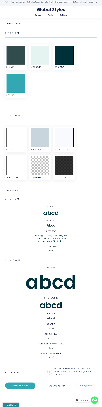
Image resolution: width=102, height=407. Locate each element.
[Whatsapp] (94, 400)
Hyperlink (88, 385)
